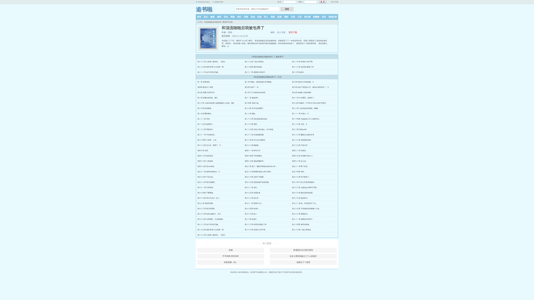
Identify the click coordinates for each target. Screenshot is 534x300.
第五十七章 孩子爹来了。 (301, 177)
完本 (324, 17)
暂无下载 (293, 32)
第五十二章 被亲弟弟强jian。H (208, 172)
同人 (266, 17)
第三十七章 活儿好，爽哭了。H (209, 145)
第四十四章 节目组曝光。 (254, 156)
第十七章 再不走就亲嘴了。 (255, 108)
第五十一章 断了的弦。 (300, 166)
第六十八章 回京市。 (252, 198)
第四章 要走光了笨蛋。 (206, 87)
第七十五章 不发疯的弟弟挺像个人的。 (306, 209)
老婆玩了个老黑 (303, 262)
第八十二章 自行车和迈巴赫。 (208, 72)
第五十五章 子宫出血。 (206, 177)
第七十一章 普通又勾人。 (254, 203)
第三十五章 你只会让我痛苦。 (256, 140)
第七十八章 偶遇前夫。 (300, 214)
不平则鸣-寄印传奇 (230, 256)
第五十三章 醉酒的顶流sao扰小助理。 (258, 172)
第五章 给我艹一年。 (252, 87)
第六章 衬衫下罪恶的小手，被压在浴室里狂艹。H (310, 87)
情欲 (286, 17)
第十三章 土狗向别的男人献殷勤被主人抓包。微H (215, 103)
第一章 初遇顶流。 (204, 82)
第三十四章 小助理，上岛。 (207, 140)
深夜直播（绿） (231, 262)
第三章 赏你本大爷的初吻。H (303, 82)
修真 (212, 17)
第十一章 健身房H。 (252, 98)
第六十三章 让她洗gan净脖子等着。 (305, 187)
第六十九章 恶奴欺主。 (300, 198)
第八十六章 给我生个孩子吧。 (303, 62)
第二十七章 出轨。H (299, 124)
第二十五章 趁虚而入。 (206, 124)
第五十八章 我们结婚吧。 (206, 182)
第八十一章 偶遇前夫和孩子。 (256, 72)
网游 (233, 17)
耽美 (279, 17)
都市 (219, 17)
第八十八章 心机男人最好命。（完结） (211, 62)
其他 (253, 17)
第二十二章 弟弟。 (204, 119)
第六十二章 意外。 (252, 187)
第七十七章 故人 (251, 214)
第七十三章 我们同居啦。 (206, 209)
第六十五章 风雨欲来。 (253, 193)
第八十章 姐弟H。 (298, 72)
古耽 (293, 17)
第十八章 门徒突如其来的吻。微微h (305, 108)
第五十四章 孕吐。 (299, 172)
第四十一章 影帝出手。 (253, 151)
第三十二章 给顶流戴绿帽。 (255, 135)
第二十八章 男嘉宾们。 (206, 129)
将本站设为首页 (204, 2)
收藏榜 (316, 17)
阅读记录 (333, 17)
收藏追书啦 (219, 2)
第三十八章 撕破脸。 (252, 145)
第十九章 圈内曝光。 (205, 114)
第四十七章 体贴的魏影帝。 (255, 161)
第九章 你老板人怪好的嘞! (301, 92)
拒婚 (231, 250)
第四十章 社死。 (203, 151)
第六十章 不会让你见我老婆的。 (304, 182)
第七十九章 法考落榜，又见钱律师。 (211, 219)
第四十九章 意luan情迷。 (206, 166)
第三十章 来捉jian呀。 (300, 129)
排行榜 (307, 17)
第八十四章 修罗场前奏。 (254, 67)
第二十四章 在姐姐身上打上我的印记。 (306, 119)
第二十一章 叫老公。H (300, 114)
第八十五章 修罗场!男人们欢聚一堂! (210, 67)
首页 (199, 17)
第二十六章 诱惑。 (252, 124)
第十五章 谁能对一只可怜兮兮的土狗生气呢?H (309, 103)
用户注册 (334, 2)
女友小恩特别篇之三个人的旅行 (303, 256)
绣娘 (230, 32)
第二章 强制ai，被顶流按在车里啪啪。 (259, 82)
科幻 (239, 17)
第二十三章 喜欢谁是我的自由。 (257, 119)
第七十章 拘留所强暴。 (206, 203)
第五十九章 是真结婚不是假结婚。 (257, 182)
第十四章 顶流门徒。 (252, 103)
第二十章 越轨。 (251, 114)
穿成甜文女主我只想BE (303, 250)
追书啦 (204, 9)
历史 (226, 17)
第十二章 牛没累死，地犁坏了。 (304, 98)
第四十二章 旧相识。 (299, 151)
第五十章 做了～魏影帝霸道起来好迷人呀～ (261, 166)
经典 (259, 17)
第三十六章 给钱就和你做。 (302, 140)
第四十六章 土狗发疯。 (206, 161)
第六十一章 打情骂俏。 (206, 187)
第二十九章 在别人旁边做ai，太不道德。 (260, 129)
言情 (246, 17)
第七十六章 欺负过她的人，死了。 (210, 214)
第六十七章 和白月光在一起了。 (209, 198)
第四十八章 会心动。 (299, 161)
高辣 (273, 17)
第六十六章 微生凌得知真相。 (303, 193)
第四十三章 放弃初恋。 (206, 156)
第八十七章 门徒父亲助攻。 (255, 62)
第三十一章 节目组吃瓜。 (206, 135)
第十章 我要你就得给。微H (207, 98)
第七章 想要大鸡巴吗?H (206, 92)
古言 (300, 17)
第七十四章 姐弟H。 (252, 209)
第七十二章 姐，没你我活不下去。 (304, 203)
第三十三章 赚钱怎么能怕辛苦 (303, 135)
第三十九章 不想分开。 (300, 145)
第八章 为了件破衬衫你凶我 (255, 92)
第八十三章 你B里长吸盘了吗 (303, 67)
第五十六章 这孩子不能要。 (255, 177)
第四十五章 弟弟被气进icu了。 (303, 156)
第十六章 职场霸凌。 (205, 108)
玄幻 (206, 17)
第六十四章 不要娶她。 (206, 193)
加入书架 (281, 32)
